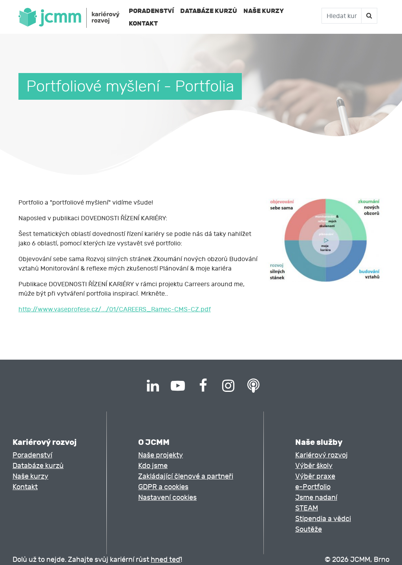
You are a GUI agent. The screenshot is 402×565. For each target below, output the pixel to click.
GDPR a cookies (163, 487)
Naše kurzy (263, 11)
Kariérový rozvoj (321, 455)
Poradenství (151, 11)
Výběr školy (314, 466)
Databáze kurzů (208, 11)
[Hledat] (369, 15)
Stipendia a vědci (323, 519)
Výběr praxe (315, 476)
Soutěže (308, 529)
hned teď (166, 560)
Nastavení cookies (167, 498)
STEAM (306, 508)
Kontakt (143, 23)
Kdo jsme (153, 466)
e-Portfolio (313, 487)
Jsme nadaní (316, 498)
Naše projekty (160, 455)
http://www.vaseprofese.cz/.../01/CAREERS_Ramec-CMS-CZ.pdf (114, 309)
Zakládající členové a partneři (185, 476)
